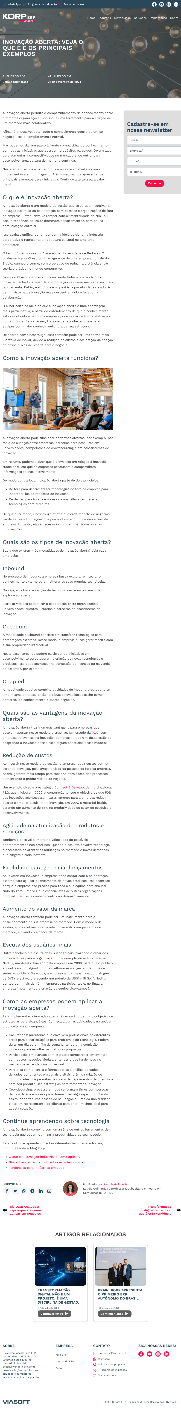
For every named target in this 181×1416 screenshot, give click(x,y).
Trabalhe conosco (75, 4)
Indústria (105, 18)
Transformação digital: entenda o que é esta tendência (155, 1210)
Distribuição (122, 18)
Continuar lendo (52, 1313)
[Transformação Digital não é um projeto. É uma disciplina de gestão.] (60, 1266)
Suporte (60, 1368)
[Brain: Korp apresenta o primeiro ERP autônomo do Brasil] (120, 1266)
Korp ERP (61, 1354)
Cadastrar (154, 183)
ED (176, 1401)
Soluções (140, 18)
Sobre (174, 18)
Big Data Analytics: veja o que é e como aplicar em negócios (25, 1210)
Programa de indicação (42, 4)
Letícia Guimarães (116, 1184)
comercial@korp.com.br (113, 1353)
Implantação (158, 18)
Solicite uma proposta (111, 1364)
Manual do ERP (65, 1361)
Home (91, 18)
